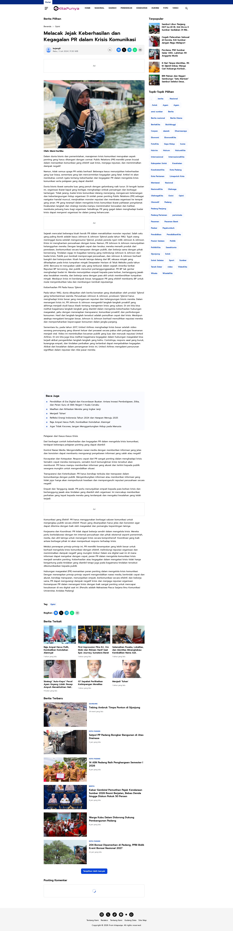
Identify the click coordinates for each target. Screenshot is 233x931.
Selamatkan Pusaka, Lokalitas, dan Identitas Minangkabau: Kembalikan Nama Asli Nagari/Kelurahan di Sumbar (128, 650)
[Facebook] (118, 50)
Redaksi (104, 920)
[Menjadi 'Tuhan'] (128, 669)
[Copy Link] (140, 50)
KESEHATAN (141, 8)
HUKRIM (155, 8)
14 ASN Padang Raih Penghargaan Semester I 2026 (116, 764)
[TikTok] (114, 914)
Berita (92, 786)
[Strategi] (60, 669)
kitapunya (118, 925)
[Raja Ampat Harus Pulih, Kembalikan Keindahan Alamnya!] (60, 635)
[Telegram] (129, 50)
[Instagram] (102, 914)
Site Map (142, 920)
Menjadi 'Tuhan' (58, 413)
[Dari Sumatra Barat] (66, 8)
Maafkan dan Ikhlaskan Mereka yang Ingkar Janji (75, 409)
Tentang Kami (93, 920)
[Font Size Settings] (110, 50)
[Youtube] (126, 914)
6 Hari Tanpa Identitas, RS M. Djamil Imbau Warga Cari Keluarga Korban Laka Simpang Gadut (175, 66)
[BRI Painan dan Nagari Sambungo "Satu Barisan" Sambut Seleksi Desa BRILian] (154, 80)
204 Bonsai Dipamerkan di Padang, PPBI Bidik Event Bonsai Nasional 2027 (116, 846)
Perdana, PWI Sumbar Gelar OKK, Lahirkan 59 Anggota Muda (174, 53)
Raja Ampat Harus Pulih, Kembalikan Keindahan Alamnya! (80, 422)
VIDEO (175, 8)
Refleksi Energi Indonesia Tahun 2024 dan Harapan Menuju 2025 (84, 417)
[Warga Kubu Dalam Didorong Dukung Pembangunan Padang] (65, 824)
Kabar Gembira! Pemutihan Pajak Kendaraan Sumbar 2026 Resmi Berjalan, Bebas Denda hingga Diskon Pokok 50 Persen (115, 793)
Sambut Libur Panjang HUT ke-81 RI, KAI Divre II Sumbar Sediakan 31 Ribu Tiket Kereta (175, 27)
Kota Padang (94, 731)
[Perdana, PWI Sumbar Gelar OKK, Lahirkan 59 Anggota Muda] (154, 54)
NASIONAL (99, 8)
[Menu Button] (46, 8)
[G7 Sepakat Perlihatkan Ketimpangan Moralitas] (94, 669)
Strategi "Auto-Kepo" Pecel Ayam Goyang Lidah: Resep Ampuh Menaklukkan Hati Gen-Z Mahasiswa (58, 684)
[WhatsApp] (135, 50)
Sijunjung (93, 703)
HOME (87, 8)
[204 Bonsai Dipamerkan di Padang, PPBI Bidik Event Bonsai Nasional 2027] (65, 852)
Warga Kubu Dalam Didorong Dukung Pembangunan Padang (111, 819)
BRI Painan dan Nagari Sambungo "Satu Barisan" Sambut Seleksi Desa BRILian (175, 79)
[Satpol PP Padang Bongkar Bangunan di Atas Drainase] (65, 742)
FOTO (165, 8)
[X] (124, 50)
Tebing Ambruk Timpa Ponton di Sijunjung (114, 707)
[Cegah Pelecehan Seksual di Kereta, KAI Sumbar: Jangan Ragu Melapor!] (154, 41)
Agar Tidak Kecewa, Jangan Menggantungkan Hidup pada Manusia (85, 426)
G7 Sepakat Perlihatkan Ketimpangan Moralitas (90, 683)
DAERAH (112, 8)
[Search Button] (186, 8)
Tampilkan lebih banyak (94, 871)
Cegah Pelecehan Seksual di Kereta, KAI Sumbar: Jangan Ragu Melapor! (175, 40)
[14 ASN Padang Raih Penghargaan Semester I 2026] (65, 769)
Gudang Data (130, 920)
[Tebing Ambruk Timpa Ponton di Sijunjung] (65, 714)
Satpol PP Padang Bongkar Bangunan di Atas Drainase (116, 736)
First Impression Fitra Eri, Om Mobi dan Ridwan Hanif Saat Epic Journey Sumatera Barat (93, 650)
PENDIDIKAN (126, 8)
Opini (52, 604)
